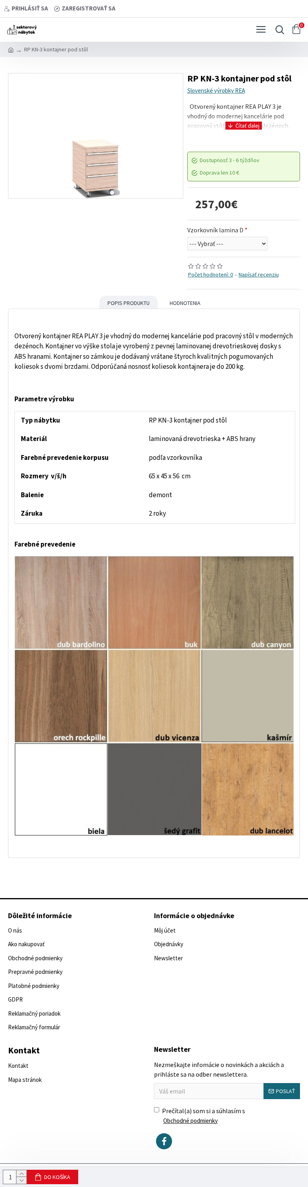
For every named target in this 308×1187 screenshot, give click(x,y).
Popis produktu (128, 303)
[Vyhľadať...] (278, 30)
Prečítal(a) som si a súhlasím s (203, 1115)
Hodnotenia (185, 303)
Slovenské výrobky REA (216, 90)
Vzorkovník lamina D (215, 230)
